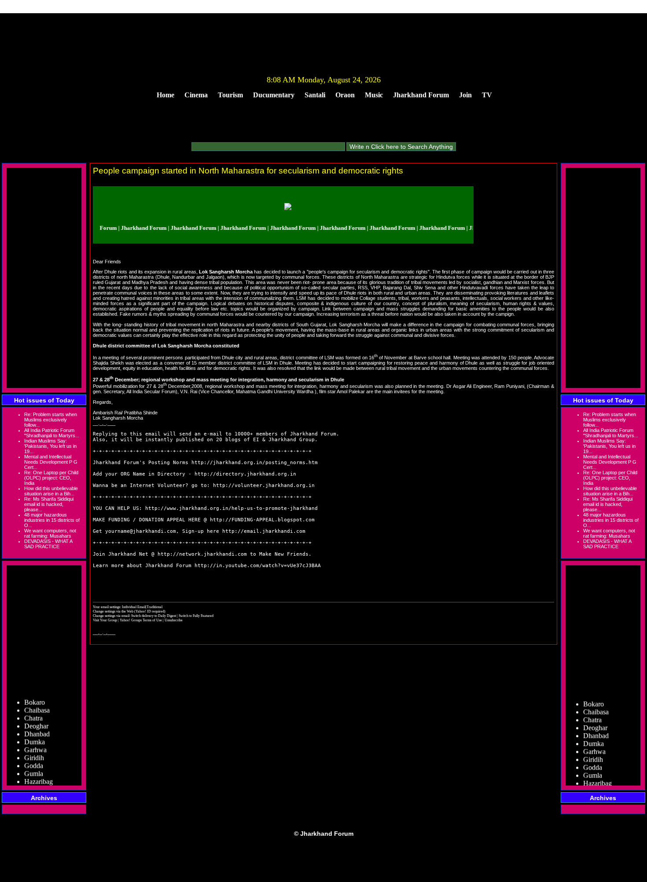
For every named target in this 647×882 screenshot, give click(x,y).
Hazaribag (38, 775)
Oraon (345, 95)
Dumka (34, 736)
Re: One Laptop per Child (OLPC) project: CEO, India (51, 478)
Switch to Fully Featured (196, 615)
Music (374, 95)
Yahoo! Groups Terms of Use (141, 620)
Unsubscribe (174, 620)
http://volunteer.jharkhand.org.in (264, 485)
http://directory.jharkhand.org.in (245, 474)
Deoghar (36, 720)
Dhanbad (37, 728)
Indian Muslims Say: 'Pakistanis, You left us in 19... (50, 446)
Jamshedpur (40, 783)
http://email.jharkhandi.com (263, 531)
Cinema (196, 95)
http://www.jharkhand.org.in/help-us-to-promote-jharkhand (231, 508)
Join (465, 95)
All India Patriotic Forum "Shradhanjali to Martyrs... (51, 433)
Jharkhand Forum (421, 95)
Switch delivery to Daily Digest (153, 615)
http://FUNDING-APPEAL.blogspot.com (262, 520)
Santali (315, 95)
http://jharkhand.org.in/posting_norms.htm (254, 462)
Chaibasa (37, 704)
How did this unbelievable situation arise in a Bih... (51, 491)
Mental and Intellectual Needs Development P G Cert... (50, 462)
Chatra (33, 712)
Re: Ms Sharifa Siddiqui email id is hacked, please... (49, 504)
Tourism (230, 95)
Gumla (33, 767)
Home (165, 95)
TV (487, 95)
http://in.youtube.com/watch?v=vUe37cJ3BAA (258, 565)
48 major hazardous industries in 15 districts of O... (52, 520)
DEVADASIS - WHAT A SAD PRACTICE (48, 544)
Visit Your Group (105, 620)
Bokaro (34, 696)
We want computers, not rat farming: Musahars (50, 533)
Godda (33, 760)
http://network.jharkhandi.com (202, 554)
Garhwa (35, 744)
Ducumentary (273, 95)
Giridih (34, 752)
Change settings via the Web (113, 611)
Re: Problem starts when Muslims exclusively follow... (50, 420)
